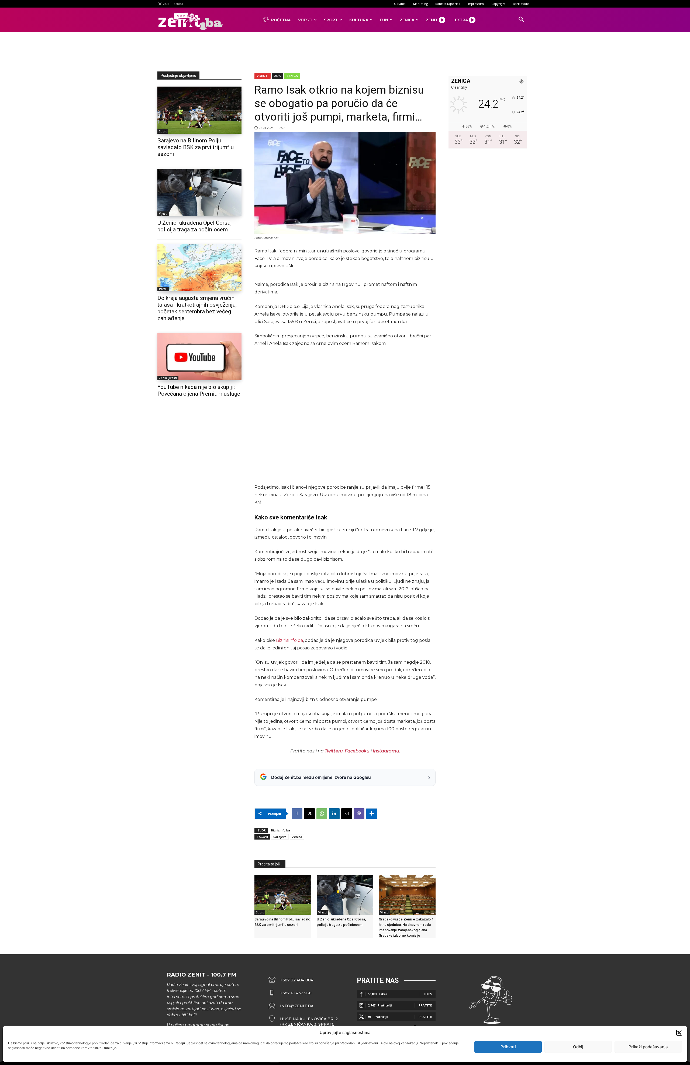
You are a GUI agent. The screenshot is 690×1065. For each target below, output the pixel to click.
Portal (163, 289)
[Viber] (359, 813)
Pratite (425, 1005)
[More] (371, 813)
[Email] (346, 813)
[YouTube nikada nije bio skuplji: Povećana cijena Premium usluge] (199, 356)
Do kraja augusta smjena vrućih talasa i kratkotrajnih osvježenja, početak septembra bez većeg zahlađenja (197, 308)
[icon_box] (303, 1022)
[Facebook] (297, 813)
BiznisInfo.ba (289, 640)
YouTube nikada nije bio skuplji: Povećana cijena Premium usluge (198, 390)
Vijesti (163, 213)
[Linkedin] (334, 813)
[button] (679, 1032)
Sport (163, 131)
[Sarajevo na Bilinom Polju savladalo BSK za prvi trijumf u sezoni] (199, 110)
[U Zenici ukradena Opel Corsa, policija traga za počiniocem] (199, 192)
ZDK (277, 76)
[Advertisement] (345, 51)
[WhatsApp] (321, 813)
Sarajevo (280, 837)
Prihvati (508, 1046)
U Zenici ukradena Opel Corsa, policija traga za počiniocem (194, 226)
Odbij (578, 1046)
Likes (428, 994)
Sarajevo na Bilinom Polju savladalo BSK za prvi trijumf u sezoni (195, 147)
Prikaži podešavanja (648, 1046)
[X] (309, 813)
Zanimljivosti (168, 378)
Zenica (292, 76)
